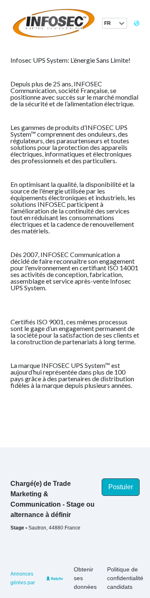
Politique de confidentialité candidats (125, 578)
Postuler (120, 486)
